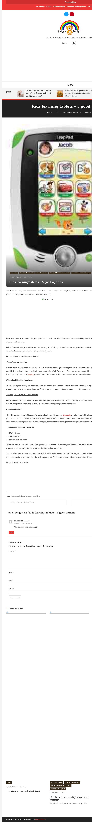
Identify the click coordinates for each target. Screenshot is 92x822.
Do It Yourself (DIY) (56, 782)
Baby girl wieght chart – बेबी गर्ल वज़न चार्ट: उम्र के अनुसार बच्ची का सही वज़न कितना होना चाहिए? (33, 93)
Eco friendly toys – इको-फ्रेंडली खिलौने (23, 791)
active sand (59, 803)
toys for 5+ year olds (80, 803)
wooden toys (60, 7)
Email (11, 581)
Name (11, 573)
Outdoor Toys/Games (72, 782)
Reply (11, 532)
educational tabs (17, 496)
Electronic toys (29, 496)
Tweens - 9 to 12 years (58, 789)
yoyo (49, 7)
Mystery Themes (40, 819)
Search (64, 43)
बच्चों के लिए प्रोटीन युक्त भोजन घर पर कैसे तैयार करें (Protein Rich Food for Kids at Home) (74, 93)
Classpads (67, 415)
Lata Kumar (28, 277)
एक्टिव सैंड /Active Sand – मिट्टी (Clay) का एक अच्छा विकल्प (69, 798)
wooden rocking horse (77, 7)
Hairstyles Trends (22, 521)
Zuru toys (41, 7)
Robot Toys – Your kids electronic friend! (21, 502)
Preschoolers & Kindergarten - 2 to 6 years (33, 273)
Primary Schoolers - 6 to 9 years (59, 273)
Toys (9, 782)
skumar (64, 793)
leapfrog (31, 375)
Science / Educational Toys (81, 273)
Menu (70, 84)
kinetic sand (68, 803)
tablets (37, 496)
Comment (12, 551)
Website (11, 589)
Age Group (14, 273)
